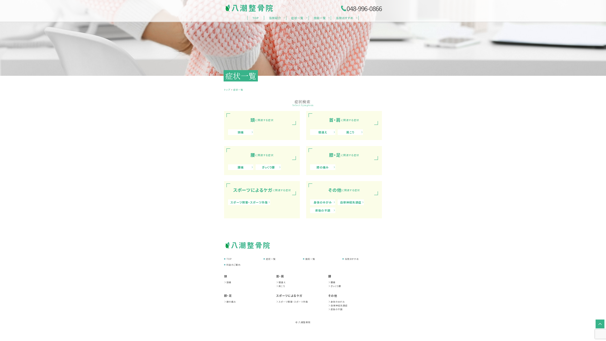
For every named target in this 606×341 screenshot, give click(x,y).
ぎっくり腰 (268, 167)
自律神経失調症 (351, 202)
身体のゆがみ (323, 202)
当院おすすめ (352, 258)
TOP (229, 258)
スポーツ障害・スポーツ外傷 (249, 202)
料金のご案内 (233, 264)
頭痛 (241, 132)
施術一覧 (310, 258)
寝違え (322, 132)
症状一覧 (271, 258)
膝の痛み (323, 167)
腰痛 (241, 167)
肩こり (350, 132)
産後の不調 (322, 210)
